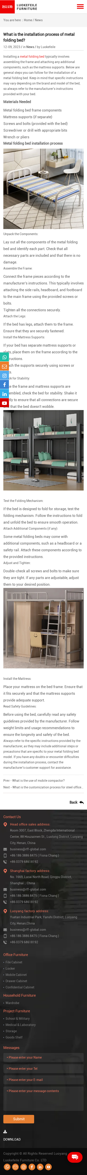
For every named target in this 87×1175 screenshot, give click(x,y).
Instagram (23, 1167)
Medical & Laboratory (21, 1025)
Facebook (32, 1167)
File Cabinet (14, 962)
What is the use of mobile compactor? (38, 780)
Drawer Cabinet (16, 981)
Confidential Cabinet (20, 987)
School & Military (18, 1018)
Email (15, 1167)
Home (28, 20)
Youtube (48, 1167)
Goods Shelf (14, 1037)
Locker (10, 968)
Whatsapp (7, 1167)
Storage (11, 1031)
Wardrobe (12, 1003)
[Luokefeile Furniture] (19, 6)
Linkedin (40, 1167)
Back (73, 802)
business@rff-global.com (28, 849)
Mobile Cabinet (16, 975)
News (39, 20)
